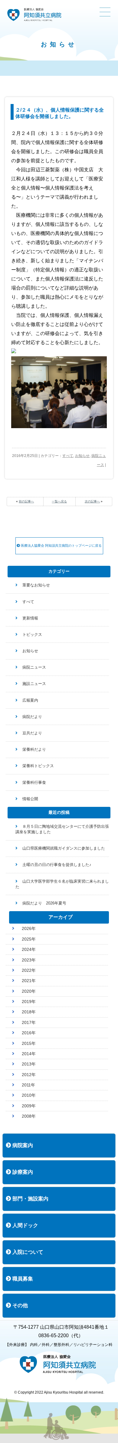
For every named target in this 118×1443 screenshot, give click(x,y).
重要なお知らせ (36, 585)
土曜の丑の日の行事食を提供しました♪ (56, 864)
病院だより (32, 716)
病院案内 (22, 1145)
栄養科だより (34, 749)
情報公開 (30, 799)
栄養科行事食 (34, 782)
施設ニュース (34, 683)
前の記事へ (26, 501)
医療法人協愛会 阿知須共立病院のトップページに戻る (61, 545)
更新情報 (30, 618)
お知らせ (82, 456)
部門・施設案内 (29, 1199)
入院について (27, 1252)
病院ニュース (34, 667)
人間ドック (24, 1225)
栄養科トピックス (38, 765)
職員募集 (22, 1279)
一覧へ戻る (59, 501)
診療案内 (22, 1172)
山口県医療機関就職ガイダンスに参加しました (63, 848)
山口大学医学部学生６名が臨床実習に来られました (62, 884)
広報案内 (30, 700)
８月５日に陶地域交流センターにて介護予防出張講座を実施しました (62, 829)
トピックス (32, 634)
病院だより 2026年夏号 (44, 903)
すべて (67, 456)
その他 (19, 1305)
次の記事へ (92, 501)
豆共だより (32, 733)
